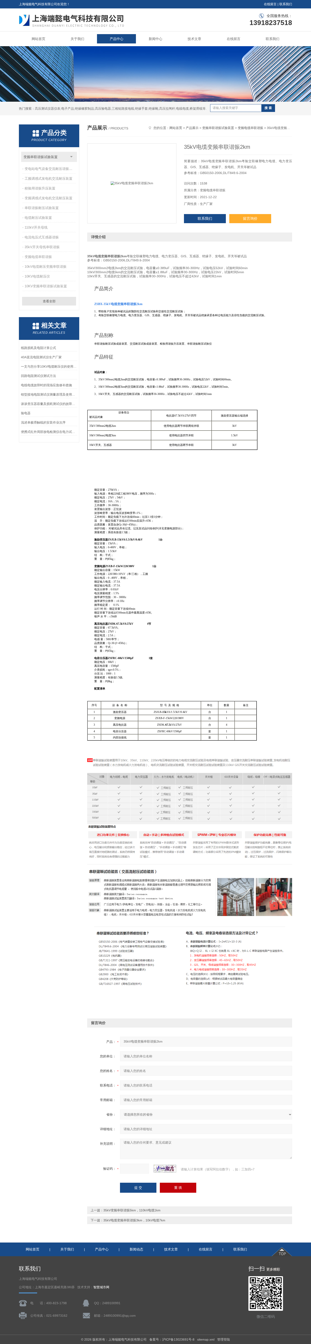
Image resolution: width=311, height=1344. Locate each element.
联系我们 (285, 4)
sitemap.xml (205, 1339)
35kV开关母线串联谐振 (42, 247)
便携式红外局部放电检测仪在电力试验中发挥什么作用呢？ (49, 432)
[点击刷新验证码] (164, 1168)
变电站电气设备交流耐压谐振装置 (50, 169)
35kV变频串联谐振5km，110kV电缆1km (132, 1210)
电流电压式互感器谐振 (42, 237)
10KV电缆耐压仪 (37, 276)
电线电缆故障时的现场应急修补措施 (46, 385)
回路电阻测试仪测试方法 (38, 376)
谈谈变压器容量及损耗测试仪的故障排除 (49, 404)
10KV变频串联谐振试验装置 (46, 286)
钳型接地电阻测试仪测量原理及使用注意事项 (49, 394)
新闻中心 (155, 39)
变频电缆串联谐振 (38, 257)
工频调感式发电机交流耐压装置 (48, 178)
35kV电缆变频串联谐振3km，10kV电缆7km (134, 1220)
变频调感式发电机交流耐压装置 (48, 198)
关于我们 (77, 39)
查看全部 (49, 301)
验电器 (26, 413)
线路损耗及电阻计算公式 (38, 348)
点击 (71, 157)
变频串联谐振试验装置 (40, 157)
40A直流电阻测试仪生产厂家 (41, 357)
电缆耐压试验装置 (38, 218)
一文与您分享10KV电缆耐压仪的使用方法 (49, 366)
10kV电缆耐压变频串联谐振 (45, 266)
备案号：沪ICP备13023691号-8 (171, 1339)
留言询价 (250, 218)
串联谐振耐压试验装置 (42, 208)
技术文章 (194, 39)
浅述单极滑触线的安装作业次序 (43, 422)
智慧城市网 (101, 1287)
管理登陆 (223, 1339)
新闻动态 (136, 1249)
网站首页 (38, 39)
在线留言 (270, 4)
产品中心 (116, 39)
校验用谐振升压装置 (40, 188)
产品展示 (192, 128)
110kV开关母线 (36, 227)
